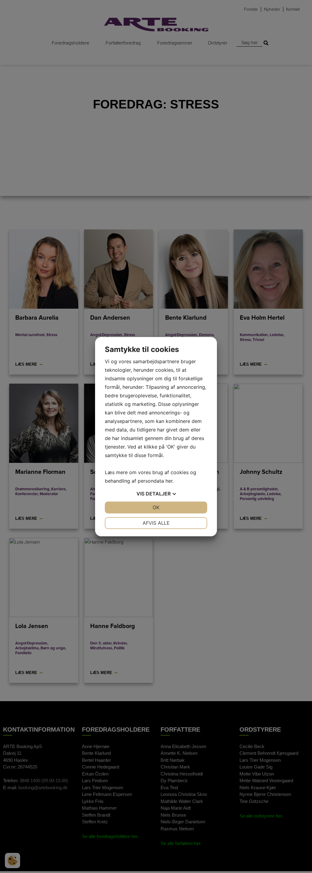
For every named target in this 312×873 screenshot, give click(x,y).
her (168, 481)
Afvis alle (156, 523)
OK (156, 507)
